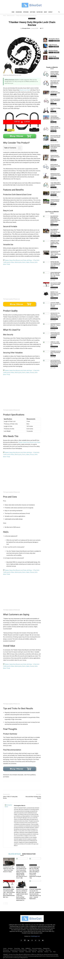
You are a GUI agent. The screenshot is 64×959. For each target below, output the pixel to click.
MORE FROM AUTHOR (29, 854)
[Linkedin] (28, 940)
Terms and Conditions (37, 948)
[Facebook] (25, 31)
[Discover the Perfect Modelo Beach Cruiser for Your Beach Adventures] (46, 146)
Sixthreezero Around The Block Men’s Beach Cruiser (55, 175)
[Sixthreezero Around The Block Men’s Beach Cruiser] (46, 175)
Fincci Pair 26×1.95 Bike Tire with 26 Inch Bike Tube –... (55, 284)
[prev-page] (4, 903)
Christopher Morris (26, 28)
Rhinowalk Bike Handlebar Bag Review (33, 797)
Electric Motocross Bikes (54, 236)
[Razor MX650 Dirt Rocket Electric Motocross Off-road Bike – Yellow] (46, 231)
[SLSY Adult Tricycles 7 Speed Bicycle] (46, 193)
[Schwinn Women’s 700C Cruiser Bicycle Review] (46, 157)
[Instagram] (25, 940)
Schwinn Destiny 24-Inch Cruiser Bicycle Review (55, 201)
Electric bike (40, 12)
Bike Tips (34, 951)
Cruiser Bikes (19, 12)
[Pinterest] (33, 31)
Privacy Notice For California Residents (18, 950)
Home (13, 12)
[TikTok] (35, 940)
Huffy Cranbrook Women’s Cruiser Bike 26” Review (55, 166)
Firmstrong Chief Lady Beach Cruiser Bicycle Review (55, 137)
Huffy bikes (32, 12)
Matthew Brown (53, 50)
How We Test (41, 950)
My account (48, 950)
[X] (29, 31)
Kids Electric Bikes (54, 224)
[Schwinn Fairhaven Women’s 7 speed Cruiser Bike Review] (46, 74)
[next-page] (7, 903)
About (45, 12)
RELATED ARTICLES (15, 854)
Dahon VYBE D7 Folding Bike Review (10, 797)
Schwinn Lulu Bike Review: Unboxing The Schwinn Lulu (55, 128)
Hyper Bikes (25, 12)
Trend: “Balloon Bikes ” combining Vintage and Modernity (55, 184)
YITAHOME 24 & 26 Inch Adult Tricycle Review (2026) (55, 353)
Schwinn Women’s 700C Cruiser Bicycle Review (55, 157)
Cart (51, 951)
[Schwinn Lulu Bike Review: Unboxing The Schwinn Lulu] (46, 128)
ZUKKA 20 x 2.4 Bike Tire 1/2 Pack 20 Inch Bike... (55, 343)
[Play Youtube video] (22, 122)
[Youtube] (43, 940)
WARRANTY (28, 948)
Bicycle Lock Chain (25, 90)
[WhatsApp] (36, 31)
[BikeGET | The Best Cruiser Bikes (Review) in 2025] (32, 5)
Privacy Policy (17, 948)
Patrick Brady (52, 56)
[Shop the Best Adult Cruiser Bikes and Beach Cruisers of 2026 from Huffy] (46, 83)
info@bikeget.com (35, 936)
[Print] (43, 31)
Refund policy (6, 950)
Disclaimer (10, 948)
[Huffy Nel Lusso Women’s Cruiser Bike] (46, 92)
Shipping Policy (46, 948)
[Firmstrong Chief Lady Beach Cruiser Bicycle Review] (46, 138)
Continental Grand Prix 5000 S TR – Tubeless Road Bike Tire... (55, 325)
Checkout (46, 951)
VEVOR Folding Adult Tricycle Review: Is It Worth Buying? (55, 334)
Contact (50, 12)
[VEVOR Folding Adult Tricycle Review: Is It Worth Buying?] (46, 334)
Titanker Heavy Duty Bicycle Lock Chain (29, 442)
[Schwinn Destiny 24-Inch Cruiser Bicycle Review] (46, 201)
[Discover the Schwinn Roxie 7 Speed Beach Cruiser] (46, 101)
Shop (54, 951)
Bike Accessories (11, 15)
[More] (47, 31)
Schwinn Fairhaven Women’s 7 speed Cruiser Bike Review (54, 73)
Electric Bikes (53, 246)
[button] (59, 12)
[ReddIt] (40, 31)
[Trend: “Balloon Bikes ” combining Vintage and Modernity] (46, 185)
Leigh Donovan (53, 44)
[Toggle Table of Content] (18, 148)
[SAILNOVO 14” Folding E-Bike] (46, 110)
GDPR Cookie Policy (33, 950)
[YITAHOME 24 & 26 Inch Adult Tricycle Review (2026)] (46, 352)
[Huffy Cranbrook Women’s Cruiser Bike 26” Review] (46, 166)
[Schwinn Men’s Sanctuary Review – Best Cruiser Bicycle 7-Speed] (46, 117)
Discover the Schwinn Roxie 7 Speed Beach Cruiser (55, 101)
